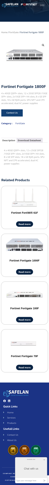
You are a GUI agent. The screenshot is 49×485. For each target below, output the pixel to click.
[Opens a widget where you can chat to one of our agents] (31, 470)
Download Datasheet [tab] (29, 140)
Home (4, 32)
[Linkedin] (9, 401)
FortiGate (13, 32)
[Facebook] (4, 401)
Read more (25, 224)
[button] (43, 45)
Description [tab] (8, 140)
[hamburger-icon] (42, 5)
